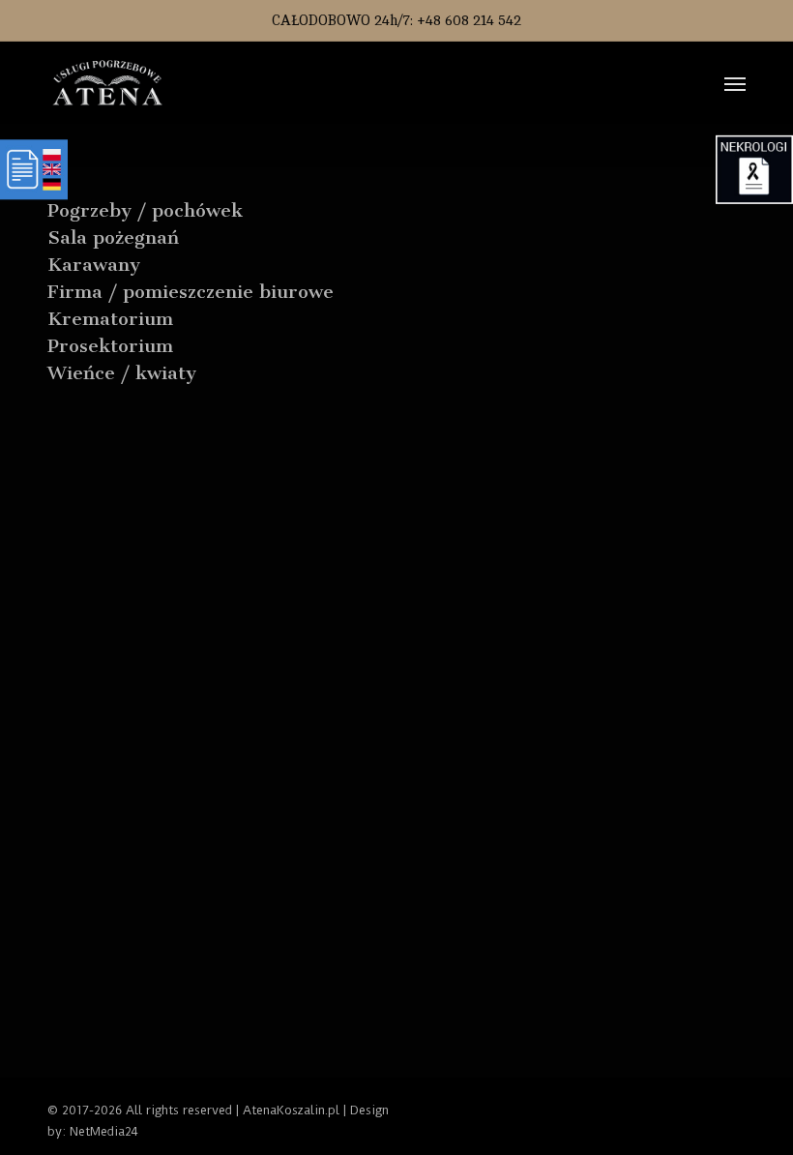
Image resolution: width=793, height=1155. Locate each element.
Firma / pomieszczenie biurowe (190, 292)
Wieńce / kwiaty (121, 373)
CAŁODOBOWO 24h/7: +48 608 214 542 (396, 21)
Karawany (93, 264)
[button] (735, 83)
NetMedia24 (104, 1131)
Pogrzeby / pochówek (145, 210)
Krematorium (110, 319)
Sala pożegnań (113, 237)
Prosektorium (110, 346)
